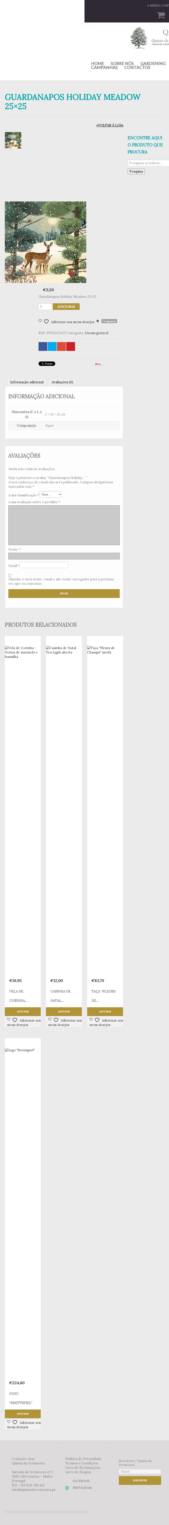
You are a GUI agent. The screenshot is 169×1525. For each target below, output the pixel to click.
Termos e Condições (81, 1463)
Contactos (137, 67)
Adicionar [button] (23, 1011)
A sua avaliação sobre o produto (34, 502)
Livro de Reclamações (82, 1467)
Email (14, 566)
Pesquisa (136, 171)
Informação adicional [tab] (27, 382)
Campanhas (104, 67)
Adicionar (66, 307)
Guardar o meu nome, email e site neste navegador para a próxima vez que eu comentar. (61, 581)
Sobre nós (122, 63)
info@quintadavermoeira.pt (33, 1490)
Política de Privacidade (83, 1459)
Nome (14, 549)
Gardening (153, 63)
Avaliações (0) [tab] (62, 382)
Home (97, 63)
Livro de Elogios (78, 1472)
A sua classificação (23, 495)
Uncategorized (96, 333)
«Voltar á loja (109, 125)
